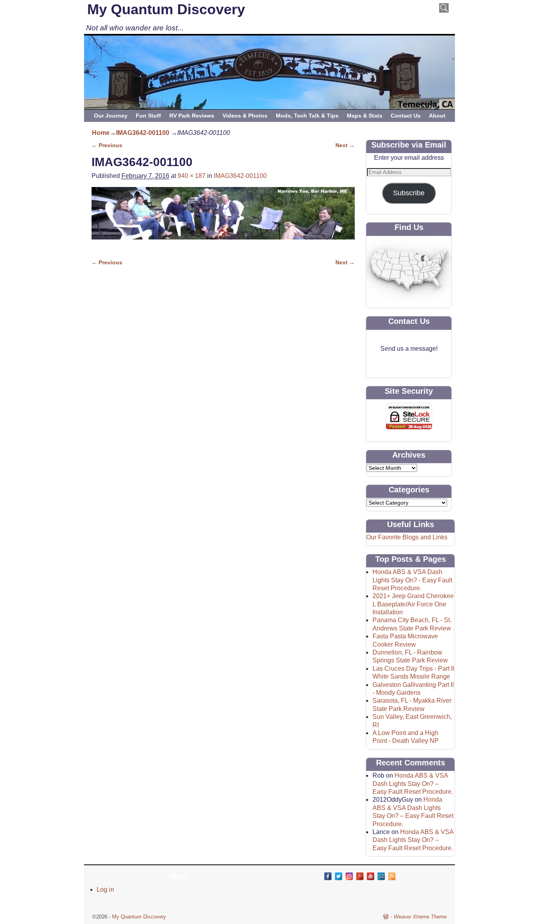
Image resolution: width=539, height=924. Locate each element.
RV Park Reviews (191, 115)
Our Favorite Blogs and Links (406, 537)
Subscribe (409, 193)
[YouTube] (370, 876)
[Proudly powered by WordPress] (386, 917)
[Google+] (360, 876)
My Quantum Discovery (166, 9)
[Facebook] (328, 876)
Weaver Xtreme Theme (420, 917)
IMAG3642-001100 (142, 132)
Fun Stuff (148, 115)
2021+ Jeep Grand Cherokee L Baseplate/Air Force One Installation (413, 604)
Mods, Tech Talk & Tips (307, 115)
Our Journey (110, 115)
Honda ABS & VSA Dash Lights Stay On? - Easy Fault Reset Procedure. (412, 580)
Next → (345, 145)
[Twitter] (338, 876)
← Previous (107, 145)
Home (101, 132)
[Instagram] (349, 876)
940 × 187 (192, 175)
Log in (105, 889)
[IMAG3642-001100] (223, 218)
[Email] (381, 876)
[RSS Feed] (392, 876)
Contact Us (406, 115)
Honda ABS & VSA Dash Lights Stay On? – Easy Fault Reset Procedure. (412, 783)
